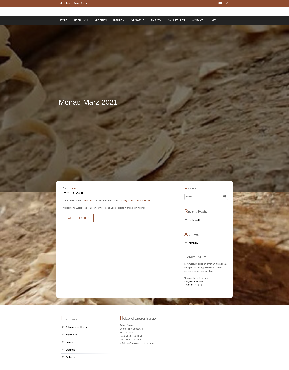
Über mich (81, 20)
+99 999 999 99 (194, 285)
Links (213, 20)
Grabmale (137, 20)
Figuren (118, 20)
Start (63, 20)
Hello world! (76, 192)
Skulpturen (176, 20)
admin (73, 188)
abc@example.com (193, 281)
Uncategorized (126, 200)
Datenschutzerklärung (76, 327)
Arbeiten (100, 20)
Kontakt (197, 20)
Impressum (71, 334)
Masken (156, 20)
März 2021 (194, 243)
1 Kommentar (143, 200)
